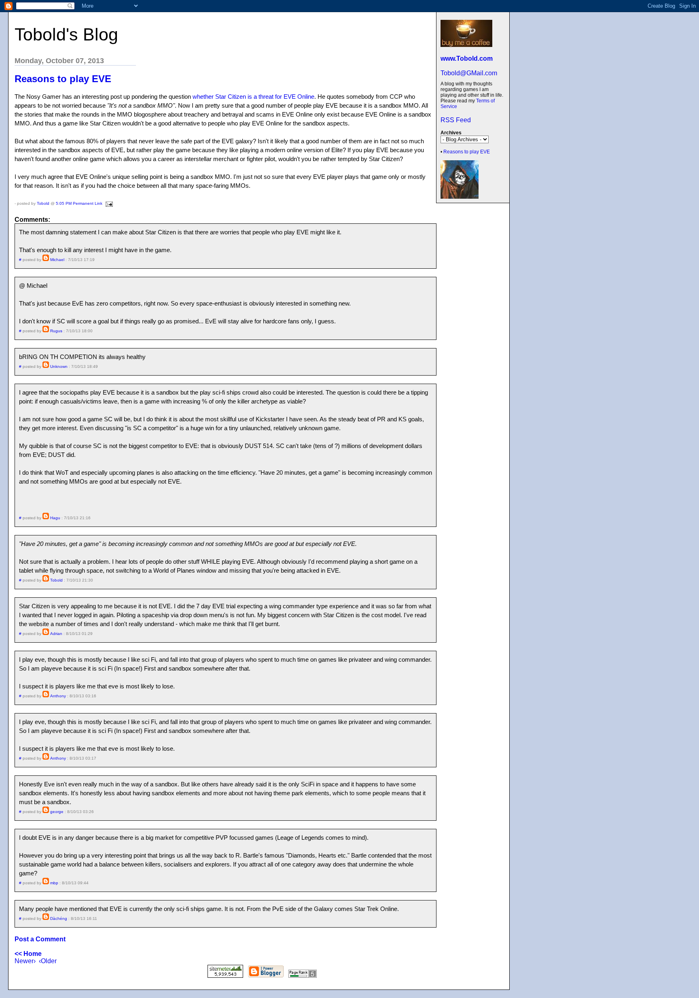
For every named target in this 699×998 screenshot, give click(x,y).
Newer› (25, 961)
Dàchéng (58, 918)
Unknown (59, 366)
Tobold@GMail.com (469, 73)
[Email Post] (108, 203)
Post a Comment (40, 939)
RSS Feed (456, 120)
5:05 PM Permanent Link (79, 203)
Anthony (58, 696)
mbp (54, 883)
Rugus (56, 331)
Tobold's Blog (66, 34)
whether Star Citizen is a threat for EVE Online (253, 96)
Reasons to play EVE (466, 152)
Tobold (43, 203)
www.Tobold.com (467, 58)
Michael (57, 259)
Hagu (55, 518)
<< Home (28, 953)
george (57, 811)
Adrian (56, 633)
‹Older (48, 961)
